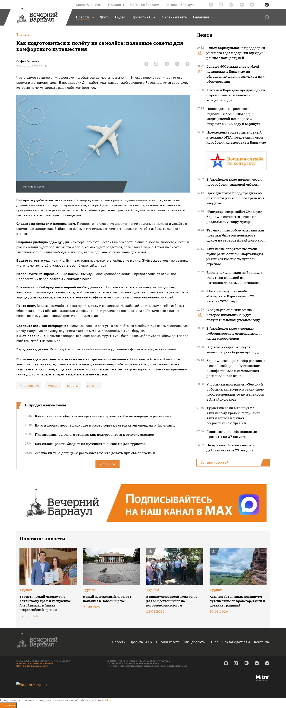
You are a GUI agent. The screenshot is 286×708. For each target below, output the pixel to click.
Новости (118, 642)
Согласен (8, 705)
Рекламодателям (236, 642)
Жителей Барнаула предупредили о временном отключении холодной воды (235, 95)
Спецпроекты (194, 642)
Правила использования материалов (34, 663)
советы (73, 385)
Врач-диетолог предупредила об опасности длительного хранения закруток (235, 198)
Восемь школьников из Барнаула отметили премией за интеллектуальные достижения (234, 277)
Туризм (25, 590)
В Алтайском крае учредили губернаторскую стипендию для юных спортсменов (234, 333)
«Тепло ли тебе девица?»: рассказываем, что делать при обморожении (95, 453)
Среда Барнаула (89, 5)
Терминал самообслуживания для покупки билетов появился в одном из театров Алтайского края (235, 235)
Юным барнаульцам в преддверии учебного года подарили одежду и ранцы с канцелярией (235, 53)
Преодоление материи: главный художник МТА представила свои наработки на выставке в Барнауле (236, 137)
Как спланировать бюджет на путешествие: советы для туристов (90, 444)
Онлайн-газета (168, 642)
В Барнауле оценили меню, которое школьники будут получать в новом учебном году (233, 315)
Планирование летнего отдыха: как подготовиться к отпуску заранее (94, 434)
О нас (214, 642)
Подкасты (116, 5)
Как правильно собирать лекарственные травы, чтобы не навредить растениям (103, 416)
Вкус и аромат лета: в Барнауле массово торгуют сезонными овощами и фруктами (105, 425)
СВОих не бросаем (144, 5)
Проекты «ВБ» (141, 642)
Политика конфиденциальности (32, 665)
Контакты (262, 642)
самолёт (93, 385)
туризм (53, 385)
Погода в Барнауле (180, 5)
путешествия (28, 385)
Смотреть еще (107, 464)
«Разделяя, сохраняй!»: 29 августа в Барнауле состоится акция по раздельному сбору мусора (236, 216)
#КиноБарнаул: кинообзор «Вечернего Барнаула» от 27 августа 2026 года (230, 296)
